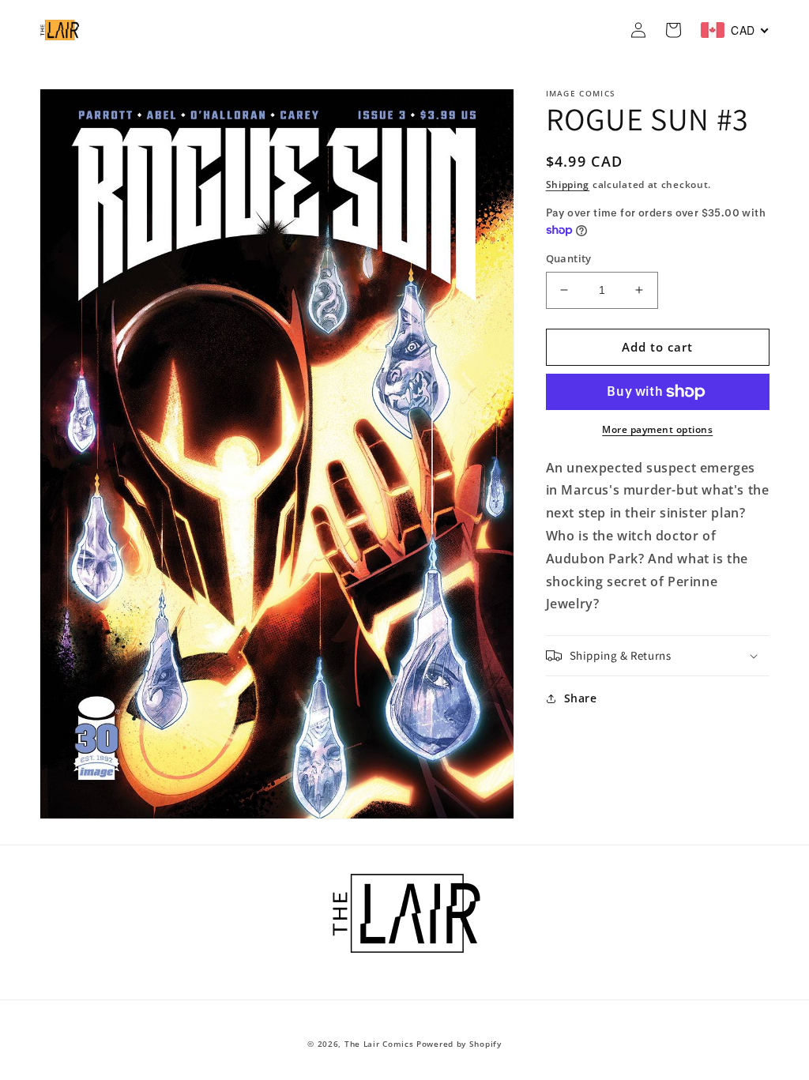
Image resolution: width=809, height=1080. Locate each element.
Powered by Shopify (459, 1043)
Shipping (568, 184)
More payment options (657, 429)
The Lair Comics (379, 1043)
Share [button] (580, 698)
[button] (657, 655)
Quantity (569, 258)
